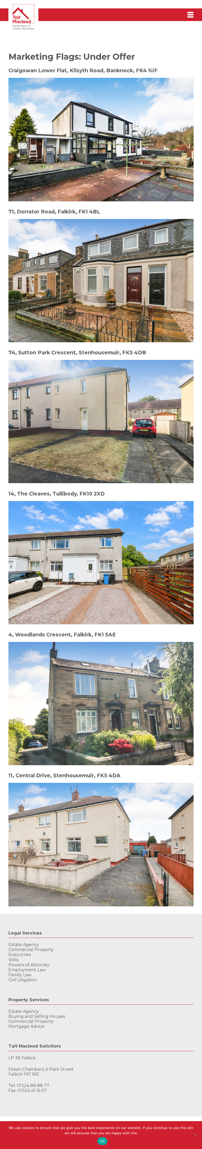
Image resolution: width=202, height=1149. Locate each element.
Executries (19, 954)
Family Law (20, 974)
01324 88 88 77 (33, 1085)
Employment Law (27, 969)
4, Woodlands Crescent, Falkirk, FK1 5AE (62, 634)
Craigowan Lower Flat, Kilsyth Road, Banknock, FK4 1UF (83, 70)
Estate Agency (23, 944)
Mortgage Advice (26, 1026)
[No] (195, 1135)
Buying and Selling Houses (36, 1016)
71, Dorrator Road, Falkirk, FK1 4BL (54, 211)
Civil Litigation (22, 979)
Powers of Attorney (28, 964)
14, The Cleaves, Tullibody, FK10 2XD (56, 494)
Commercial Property (31, 949)
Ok (102, 1141)
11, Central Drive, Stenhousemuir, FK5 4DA (64, 775)
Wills (13, 959)
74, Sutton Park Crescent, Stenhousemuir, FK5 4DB (77, 352)
